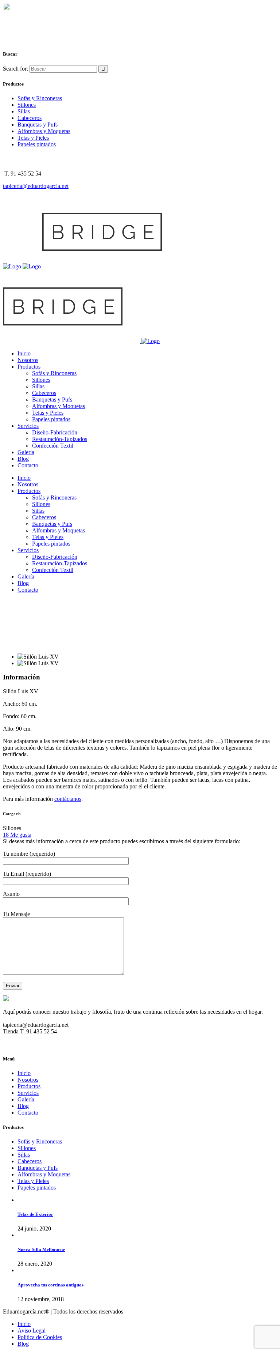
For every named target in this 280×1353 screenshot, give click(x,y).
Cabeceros (30, 118)
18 (17, 835)
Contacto (28, 1112)
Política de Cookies (40, 1337)
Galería (26, 1099)
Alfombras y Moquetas (44, 131)
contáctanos (67, 799)
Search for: (15, 68)
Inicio (24, 1073)
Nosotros (28, 1080)
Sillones (27, 105)
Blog (23, 1106)
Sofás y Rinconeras (40, 98)
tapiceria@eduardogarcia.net (36, 186)
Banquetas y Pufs (38, 124)
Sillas (24, 111)
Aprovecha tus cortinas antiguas (50, 1285)
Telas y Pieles (33, 138)
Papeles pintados (37, 144)
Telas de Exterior (35, 1214)
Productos (29, 1086)
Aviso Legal (32, 1330)
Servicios (28, 1093)
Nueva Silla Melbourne (41, 1249)
